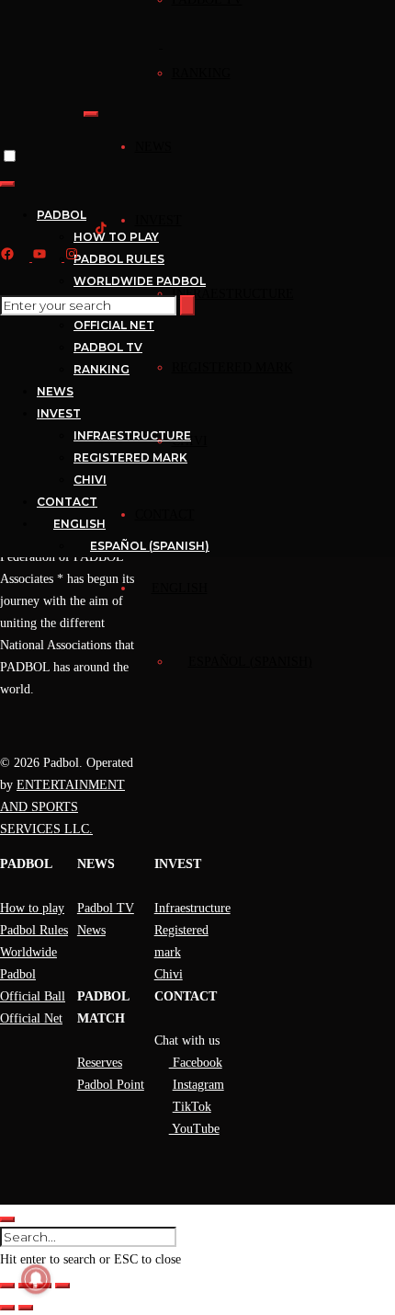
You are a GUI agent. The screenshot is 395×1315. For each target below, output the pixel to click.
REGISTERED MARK (232, 367)
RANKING (201, 73)
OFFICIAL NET (113, 325)
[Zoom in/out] (7, 1285)
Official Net (31, 1018)
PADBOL (61, 215)
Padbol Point (110, 1085)
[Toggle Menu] (91, 114)
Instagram (198, 1085)
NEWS (153, 147)
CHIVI (90, 479)
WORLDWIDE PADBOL (139, 281)
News (91, 930)
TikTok (192, 1107)
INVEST (158, 220)
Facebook (195, 1062)
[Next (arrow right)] (25, 1307)
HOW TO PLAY (116, 237)
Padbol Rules (34, 930)
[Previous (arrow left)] (7, 1307)
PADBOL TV (107, 347)
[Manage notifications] (36, 1279)
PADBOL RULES (118, 259)
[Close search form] (7, 1219)
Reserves (99, 1062)
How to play (32, 908)
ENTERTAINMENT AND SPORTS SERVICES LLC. (62, 807)
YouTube (194, 1129)
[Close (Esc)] (62, 1285)
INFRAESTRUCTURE (233, 294)
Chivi (168, 974)
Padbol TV (105, 908)
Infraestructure (192, 908)
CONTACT (165, 514)
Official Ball (32, 996)
